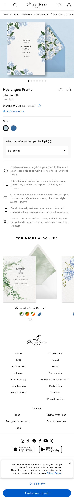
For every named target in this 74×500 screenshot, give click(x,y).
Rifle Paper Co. (11, 95)
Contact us (18, 366)
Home (6, 14)
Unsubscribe (18, 386)
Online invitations (21, 14)
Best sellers (58, 14)
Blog (17, 414)
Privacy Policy (54, 473)
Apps (18, 427)
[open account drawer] (69, 5)
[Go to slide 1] (28, 81)
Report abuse (18, 392)
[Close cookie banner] (70, 463)
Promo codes (55, 373)
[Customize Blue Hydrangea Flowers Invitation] (37, 48)
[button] (49, 141)
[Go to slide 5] (40, 81)
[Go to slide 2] (31, 81)
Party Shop (55, 386)
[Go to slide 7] (45, 81)
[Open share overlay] (69, 89)
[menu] (5, 5)
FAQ (18, 360)
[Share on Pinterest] (34, 441)
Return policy (18, 379)
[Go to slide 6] (42, 81)
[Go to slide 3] (34, 81)
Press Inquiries (55, 399)
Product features (56, 421)
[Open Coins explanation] (39, 106)
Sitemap (18, 373)
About (55, 360)
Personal (14, 151)
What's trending (41, 14)
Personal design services (55, 379)
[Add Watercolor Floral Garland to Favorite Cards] (30, 319)
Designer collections (17, 421)
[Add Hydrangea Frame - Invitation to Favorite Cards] (60, 90)
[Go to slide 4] (37, 81)
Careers (55, 392)
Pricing (55, 366)
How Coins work (13, 111)
